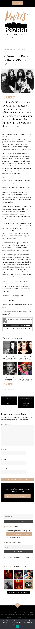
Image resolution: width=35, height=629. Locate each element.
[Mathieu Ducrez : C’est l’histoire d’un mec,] (8, 574)
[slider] (28, 325)
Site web (4, 469)
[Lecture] (5, 325)
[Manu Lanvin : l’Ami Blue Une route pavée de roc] (28, 574)
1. (16, 329)
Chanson (13, 389)
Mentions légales (21, 617)
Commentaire (6, 424)
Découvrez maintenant (19, 534)
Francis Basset (21, 49)
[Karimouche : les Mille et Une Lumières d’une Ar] (18, 574)
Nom (3, 450)
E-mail (4, 459)
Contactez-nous (15, 615)
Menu (17, 3)
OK (18, 626)
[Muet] (25, 325)
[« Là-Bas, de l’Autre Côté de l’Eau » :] (8, 584)
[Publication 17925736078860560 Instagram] (28, 584)
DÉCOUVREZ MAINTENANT (17, 496)
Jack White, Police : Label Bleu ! (9, 401)
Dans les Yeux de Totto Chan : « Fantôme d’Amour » (25, 402)
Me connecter (16, 537)
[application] (17, 325)
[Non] (33, 624)
